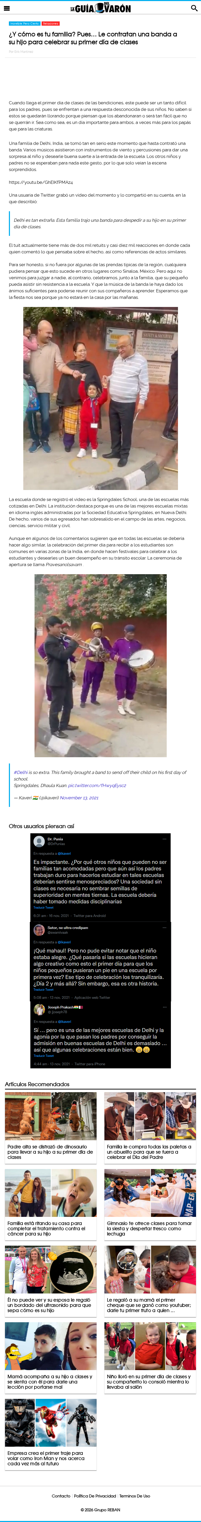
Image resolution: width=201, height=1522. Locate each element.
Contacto (61, 1496)
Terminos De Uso (135, 1496)
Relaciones (50, 23)
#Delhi (20, 772)
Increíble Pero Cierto (24, 23)
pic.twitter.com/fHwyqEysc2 (97, 785)
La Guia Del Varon (100, 7)
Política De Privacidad (95, 1496)
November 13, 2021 (79, 797)
